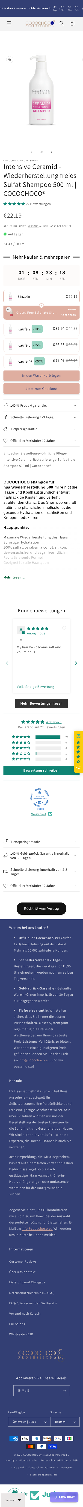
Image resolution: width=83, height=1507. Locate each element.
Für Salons (17, 1324)
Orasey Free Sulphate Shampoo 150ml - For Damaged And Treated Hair (37, 312)
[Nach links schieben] (31, 152)
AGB (75, 1460)
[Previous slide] (7, 663)
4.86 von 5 (54, 722)
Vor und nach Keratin (25, 1313)
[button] (9, 23)
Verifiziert (38, 814)
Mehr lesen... (14, 577)
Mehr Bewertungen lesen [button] (41, 703)
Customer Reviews (23, 1261)
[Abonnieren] (64, 1390)
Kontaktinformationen (42, 1467)
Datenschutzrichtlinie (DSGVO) (31, 1293)
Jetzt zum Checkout (42, 388)
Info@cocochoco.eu (34, 1060)
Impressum (66, 1467)
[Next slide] (76, 663)
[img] (38, 628)
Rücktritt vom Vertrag (41, 908)
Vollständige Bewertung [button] (35, 686)
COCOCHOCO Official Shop (39, 1454)
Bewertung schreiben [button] (41, 770)
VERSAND (33, 226)
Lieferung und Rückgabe (27, 1282)
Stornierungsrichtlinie (43, 1474)
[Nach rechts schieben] (52, 152)
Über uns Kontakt (22, 1272)
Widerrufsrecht (28, 1460)
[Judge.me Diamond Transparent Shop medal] (39, 797)
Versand (19, 1467)
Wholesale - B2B (21, 1334)
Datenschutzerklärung (54, 1460)
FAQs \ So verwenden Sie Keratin (33, 1303)
